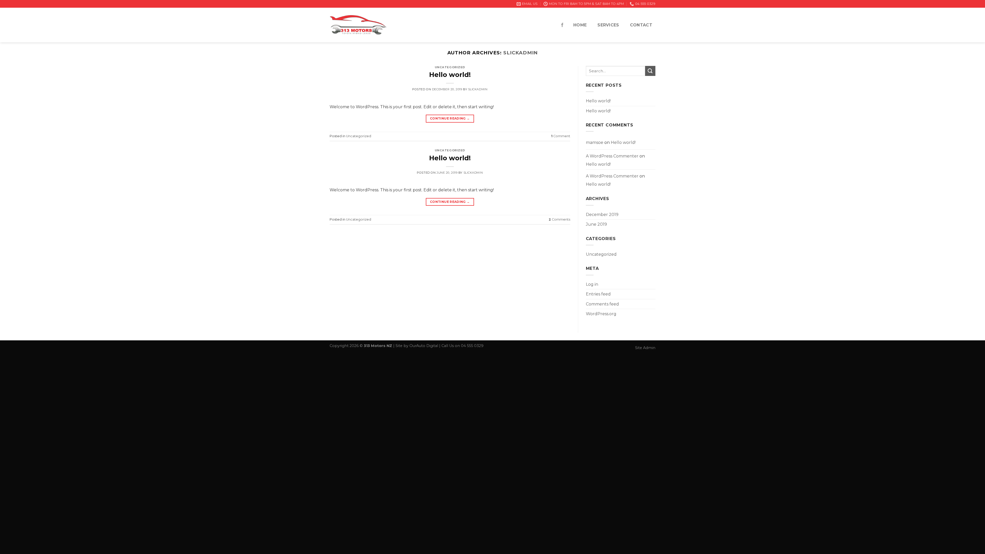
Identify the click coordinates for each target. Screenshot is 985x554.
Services (608, 25)
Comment (560, 136)
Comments (559, 219)
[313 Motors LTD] (358, 25)
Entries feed (598, 294)
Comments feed (602, 304)
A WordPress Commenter (612, 156)
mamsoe (594, 142)
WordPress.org (601, 313)
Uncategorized (450, 67)
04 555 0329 (472, 345)
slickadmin (520, 53)
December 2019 (602, 214)
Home (580, 25)
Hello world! (450, 74)
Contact (641, 25)
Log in (592, 284)
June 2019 (596, 224)
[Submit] (650, 71)
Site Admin (645, 347)
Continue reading (450, 118)
